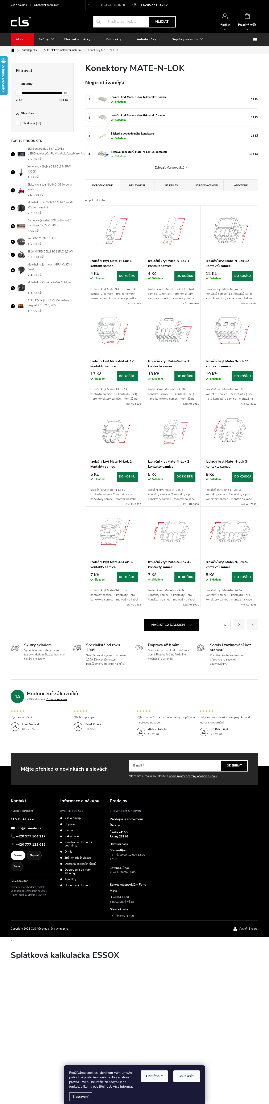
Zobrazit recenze (56, 699)
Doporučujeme (102, 185)
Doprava (70, 824)
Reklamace (72, 836)
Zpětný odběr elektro (78, 857)
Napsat (34, 855)
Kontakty (70, 879)
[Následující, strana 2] (238, 624)
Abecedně (241, 185)
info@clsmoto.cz (28, 828)
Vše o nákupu (19, 5)
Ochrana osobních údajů (80, 864)
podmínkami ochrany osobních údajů (193, 776)
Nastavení (80, 1096)
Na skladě (31, 123)
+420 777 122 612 (31, 844)
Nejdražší (171, 185)
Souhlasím (187, 1076)
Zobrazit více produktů (170, 168)
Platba (69, 830)
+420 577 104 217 (31, 836)
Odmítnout (154, 1076)
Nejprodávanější (206, 185)
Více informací (123, 1086)
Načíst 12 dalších (168, 625)
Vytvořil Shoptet (248, 929)
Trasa (16, 866)
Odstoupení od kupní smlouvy (78, 871)
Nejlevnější (137, 185)
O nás (68, 851)
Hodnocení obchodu (78, 885)
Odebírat (234, 766)
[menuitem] (22, 39)
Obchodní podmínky (46, 5)
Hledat (162, 21)
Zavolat (18, 855)
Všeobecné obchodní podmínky (78, 844)
